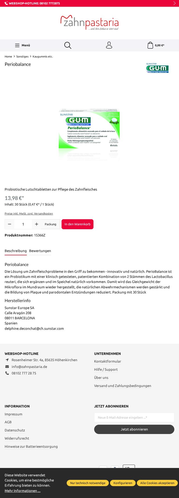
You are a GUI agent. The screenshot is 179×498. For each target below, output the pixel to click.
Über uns (101, 378)
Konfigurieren (123, 483)
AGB (8, 422)
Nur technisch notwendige (87, 483)
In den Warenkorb (77, 224)
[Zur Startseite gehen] (89, 22)
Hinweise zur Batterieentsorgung (31, 446)
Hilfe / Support (106, 369)
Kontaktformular (107, 361)
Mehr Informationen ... (23, 491)
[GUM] (157, 68)
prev (7, 3)
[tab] (16, 251)
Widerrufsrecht (17, 438)
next (173, 3)
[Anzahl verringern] (9, 224)
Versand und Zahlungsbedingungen (122, 386)
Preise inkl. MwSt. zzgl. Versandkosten (29, 213)
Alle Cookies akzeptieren (157, 483)
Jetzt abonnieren (134, 429)
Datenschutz (15, 430)
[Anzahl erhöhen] (36, 224)
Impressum (13, 414)
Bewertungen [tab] (40, 251)
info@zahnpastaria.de (29, 367)
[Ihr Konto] (109, 45)
